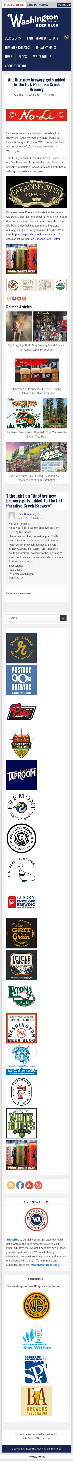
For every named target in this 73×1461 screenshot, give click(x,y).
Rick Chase (25, 514)
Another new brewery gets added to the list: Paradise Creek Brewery (36, 84)
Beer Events (13, 38)
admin (20, 95)
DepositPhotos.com (38, 1438)
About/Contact (15, 66)
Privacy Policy (36, 1456)
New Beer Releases (17, 47)
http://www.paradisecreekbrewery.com (34, 234)
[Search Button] (66, 37)
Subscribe (12, 1239)
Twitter (56, 238)
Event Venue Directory (42, 38)
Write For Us (42, 56)
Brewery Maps (46, 47)
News (8, 56)
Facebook (40, 238)
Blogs (23, 56)
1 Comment (52, 95)
